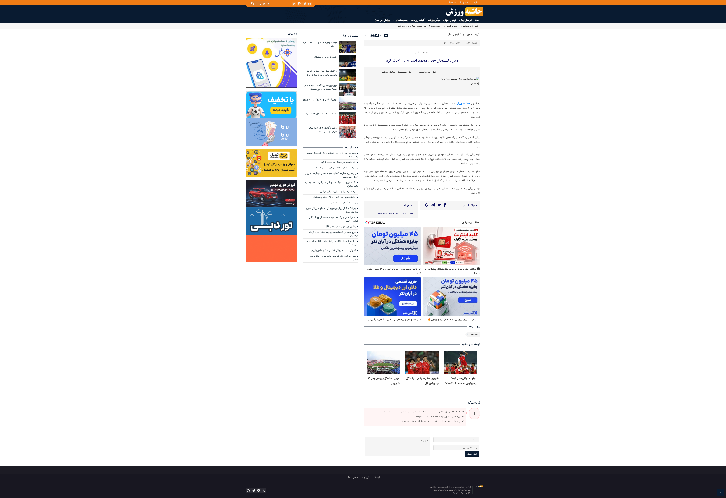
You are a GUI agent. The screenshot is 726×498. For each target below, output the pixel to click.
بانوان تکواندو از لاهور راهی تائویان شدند (336, 168)
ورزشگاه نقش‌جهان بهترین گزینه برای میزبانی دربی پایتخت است (321, 73)
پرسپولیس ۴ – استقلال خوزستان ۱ (321, 114)
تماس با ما (451, 2)
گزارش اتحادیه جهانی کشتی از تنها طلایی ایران (334, 251)
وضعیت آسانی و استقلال (325, 57)
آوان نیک (456, 492)
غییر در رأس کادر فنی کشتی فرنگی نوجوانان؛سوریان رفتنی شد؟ (331, 155)
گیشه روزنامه (418, 20)
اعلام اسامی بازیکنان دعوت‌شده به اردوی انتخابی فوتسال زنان (333, 219)
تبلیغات (475, 2)
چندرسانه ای (401, 20)
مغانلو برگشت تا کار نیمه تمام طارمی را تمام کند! (323, 130)
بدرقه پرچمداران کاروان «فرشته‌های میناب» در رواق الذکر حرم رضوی (331, 175)
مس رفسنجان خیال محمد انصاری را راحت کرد (422, 60)
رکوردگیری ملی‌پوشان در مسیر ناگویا (339, 162)
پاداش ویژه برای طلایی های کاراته (340, 227)
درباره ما (464, 2)
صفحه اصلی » (450, 26)
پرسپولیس (474, 334)
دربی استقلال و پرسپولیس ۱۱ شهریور (320, 99)
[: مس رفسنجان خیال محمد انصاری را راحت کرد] (367, 35)
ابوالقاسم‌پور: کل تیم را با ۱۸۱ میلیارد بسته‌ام (320, 45)
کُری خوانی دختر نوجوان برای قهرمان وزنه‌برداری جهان (333, 258)
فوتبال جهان (449, 20)
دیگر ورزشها (433, 20)
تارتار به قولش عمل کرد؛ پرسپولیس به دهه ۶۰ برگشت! (461, 381)
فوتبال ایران (465, 20)
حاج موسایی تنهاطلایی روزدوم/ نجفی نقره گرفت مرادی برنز (333, 234)
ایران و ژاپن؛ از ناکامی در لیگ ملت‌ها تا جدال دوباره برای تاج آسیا (332, 243)
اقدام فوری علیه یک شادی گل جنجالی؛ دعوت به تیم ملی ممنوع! (331, 184)
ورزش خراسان (382, 20)
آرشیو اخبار (467, 34)
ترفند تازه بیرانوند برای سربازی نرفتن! (338, 192)
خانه (477, 20)
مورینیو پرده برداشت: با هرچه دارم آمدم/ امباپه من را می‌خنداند (320, 87)
